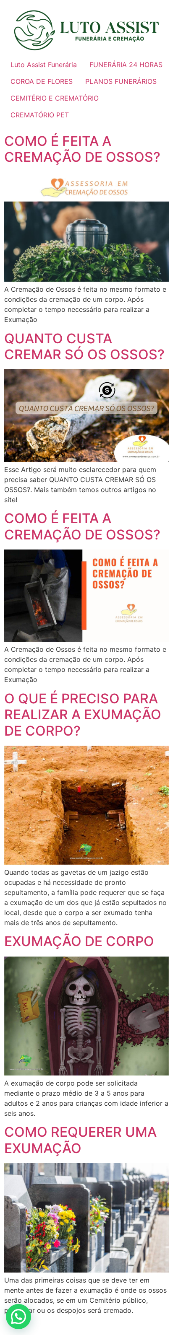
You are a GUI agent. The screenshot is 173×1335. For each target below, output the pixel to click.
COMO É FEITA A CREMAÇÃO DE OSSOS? (82, 149)
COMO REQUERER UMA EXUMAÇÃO (80, 1140)
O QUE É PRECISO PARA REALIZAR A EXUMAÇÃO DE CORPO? (82, 714)
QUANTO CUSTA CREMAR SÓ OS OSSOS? (84, 346)
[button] (18, 1316)
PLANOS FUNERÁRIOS (121, 81)
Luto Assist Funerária (43, 64)
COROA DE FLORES (41, 81)
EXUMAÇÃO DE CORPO (79, 941)
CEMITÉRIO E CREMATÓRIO (54, 98)
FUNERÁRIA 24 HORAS (126, 64)
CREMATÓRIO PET (39, 115)
